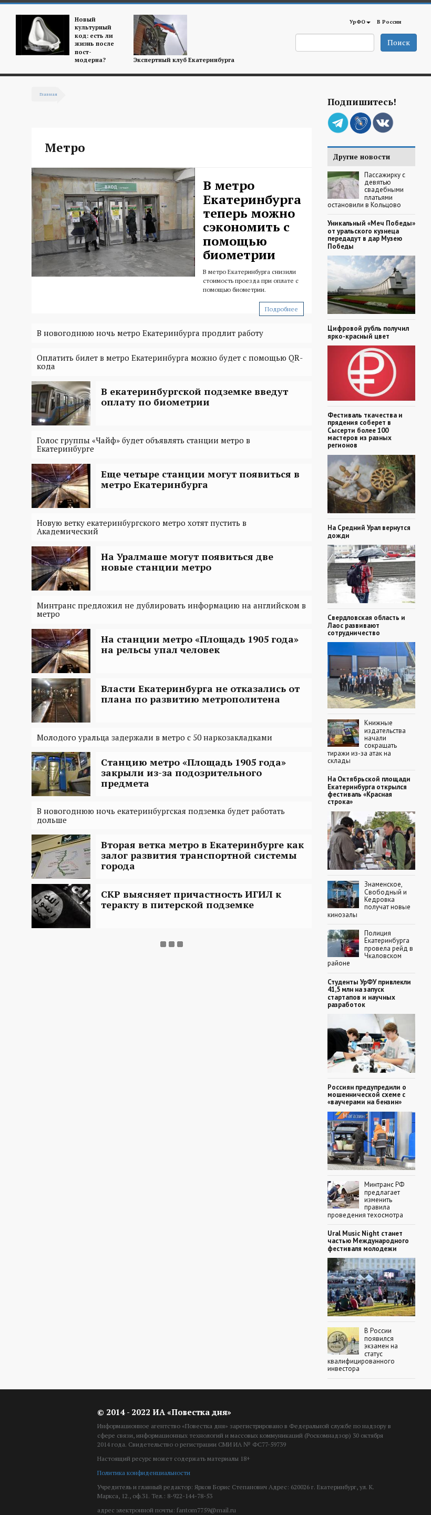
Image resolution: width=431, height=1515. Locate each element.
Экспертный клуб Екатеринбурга (184, 60)
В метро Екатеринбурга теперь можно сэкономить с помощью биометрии (252, 220)
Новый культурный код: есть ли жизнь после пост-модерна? (94, 39)
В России (389, 21)
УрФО (357, 21)
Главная (48, 94)
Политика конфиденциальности (143, 1473)
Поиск (398, 42)
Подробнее (281, 309)
